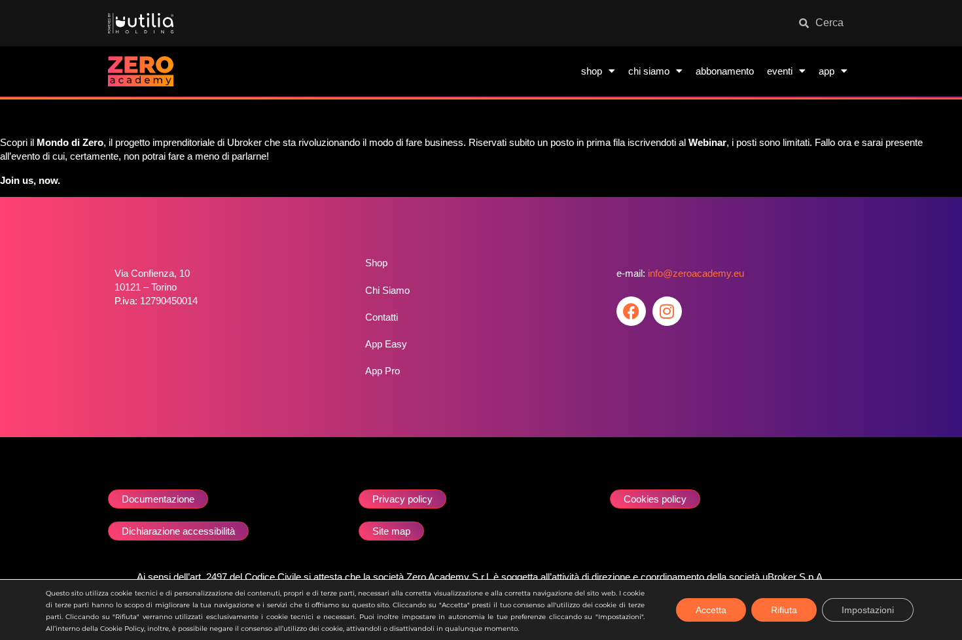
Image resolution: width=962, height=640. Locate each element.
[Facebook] (631, 311)
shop (591, 71)
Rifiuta (784, 610)
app (826, 71)
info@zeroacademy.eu (696, 273)
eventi (780, 71)
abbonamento (725, 71)
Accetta (711, 610)
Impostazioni (868, 610)
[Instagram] (667, 311)
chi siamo (648, 71)
